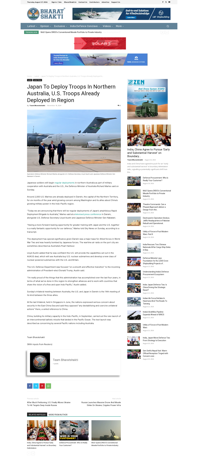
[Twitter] (166, 2)
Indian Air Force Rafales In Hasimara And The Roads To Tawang (155, 301)
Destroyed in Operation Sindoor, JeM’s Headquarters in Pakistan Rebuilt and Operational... (156, 220)
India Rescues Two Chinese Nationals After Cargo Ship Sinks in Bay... (157, 247)
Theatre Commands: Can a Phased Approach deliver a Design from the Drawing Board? (79, 32)
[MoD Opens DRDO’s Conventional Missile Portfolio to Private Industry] (106, 430)
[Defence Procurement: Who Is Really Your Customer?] (74, 430)
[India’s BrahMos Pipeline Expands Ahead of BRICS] (134, 315)
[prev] (162, 32)
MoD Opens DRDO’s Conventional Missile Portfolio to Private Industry (157, 193)
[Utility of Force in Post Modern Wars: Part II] (134, 235)
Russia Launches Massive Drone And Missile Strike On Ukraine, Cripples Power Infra (101, 403)
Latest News (37, 80)
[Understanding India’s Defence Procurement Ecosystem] (134, 275)
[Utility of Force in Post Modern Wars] (134, 328)
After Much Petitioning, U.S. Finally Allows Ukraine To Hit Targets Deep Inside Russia (48, 403)
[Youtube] (169, 2)
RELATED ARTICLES (37, 415)
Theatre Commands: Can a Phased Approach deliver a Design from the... (154, 207)
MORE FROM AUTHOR (58, 415)
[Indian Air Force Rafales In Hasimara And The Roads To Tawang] (134, 301)
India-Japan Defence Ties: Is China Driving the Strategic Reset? (155, 287)
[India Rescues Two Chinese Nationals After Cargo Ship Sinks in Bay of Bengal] (134, 248)
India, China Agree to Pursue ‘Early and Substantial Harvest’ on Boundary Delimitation (41, 445)
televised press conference (88, 214)
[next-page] (33, 453)
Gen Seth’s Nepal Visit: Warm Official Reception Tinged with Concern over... (155, 353)
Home (29, 76)
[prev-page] (28, 453)
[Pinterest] (42, 386)
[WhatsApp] (48, 386)
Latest (36, 76)
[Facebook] (162, 2)
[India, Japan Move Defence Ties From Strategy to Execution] (133, 341)
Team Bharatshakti (37, 105)
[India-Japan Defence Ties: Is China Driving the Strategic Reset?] (134, 288)
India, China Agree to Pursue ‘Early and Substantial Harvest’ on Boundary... (148, 153)
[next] (167, 32)
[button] (168, 26)
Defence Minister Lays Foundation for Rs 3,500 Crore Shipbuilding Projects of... (155, 261)
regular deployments (64, 182)
